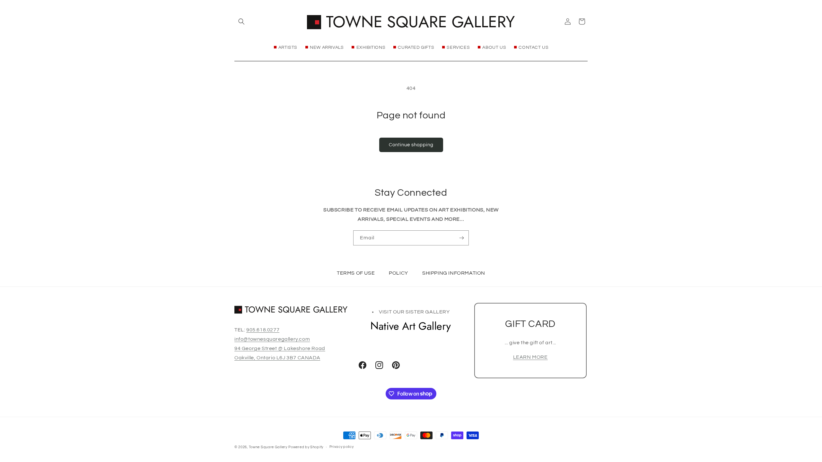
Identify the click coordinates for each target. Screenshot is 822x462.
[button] (241, 21)
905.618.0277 (262, 329)
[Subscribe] (461, 237)
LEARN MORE (530, 357)
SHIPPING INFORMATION (453, 273)
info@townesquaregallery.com (272, 339)
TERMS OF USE (356, 273)
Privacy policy (341, 447)
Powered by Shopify (305, 447)
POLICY (398, 273)
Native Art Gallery (411, 326)
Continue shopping (411, 144)
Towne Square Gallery (268, 447)
